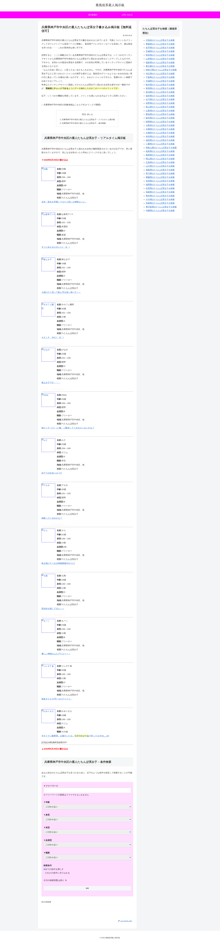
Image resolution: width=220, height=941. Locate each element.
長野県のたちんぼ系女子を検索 (160, 103)
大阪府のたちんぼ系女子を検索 (160, 125)
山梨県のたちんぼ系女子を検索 (160, 111)
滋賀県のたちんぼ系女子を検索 (160, 140)
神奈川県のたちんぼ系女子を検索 (161, 70)
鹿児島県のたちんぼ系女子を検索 (161, 207)
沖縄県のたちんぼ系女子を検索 (160, 210)
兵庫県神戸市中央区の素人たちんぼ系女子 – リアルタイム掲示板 (88, 119)
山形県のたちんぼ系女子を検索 (160, 59)
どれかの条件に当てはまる (57, 873)
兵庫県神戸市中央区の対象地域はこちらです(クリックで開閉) (72, 105)
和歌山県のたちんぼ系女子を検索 (161, 148)
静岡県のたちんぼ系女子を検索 (160, 122)
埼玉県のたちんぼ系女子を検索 (160, 73)
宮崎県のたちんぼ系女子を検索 (160, 203)
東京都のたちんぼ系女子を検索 (160, 66)
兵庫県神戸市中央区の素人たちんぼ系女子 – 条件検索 (84, 123)
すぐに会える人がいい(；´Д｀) (55, 247)
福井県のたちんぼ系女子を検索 (160, 96)
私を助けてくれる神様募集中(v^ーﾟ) (58, 563)
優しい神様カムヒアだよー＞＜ (55, 654)
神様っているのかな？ (51, 518)
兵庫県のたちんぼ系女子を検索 (160, 129)
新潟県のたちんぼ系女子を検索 (160, 92)
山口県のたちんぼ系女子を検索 (160, 166)
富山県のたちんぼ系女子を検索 (160, 107)
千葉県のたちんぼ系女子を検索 (160, 77)
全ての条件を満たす (54, 869)
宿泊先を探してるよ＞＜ (52, 608)
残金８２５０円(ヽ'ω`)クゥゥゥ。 (56, 699)
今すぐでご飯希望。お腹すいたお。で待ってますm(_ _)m (75, 736)
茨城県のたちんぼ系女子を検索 (160, 81)
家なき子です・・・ (50, 382)
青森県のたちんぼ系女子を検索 (160, 44)
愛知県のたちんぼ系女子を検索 (160, 114)
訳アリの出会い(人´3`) (51, 473)
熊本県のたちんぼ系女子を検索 (160, 196)
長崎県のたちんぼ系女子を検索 (160, 192)
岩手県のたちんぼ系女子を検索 (160, 48)
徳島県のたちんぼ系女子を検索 (160, 170)
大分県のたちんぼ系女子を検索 (160, 199)
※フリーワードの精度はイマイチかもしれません (66, 790)
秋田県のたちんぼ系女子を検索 (160, 55)
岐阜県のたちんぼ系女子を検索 (160, 118)
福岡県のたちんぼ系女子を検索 (160, 184)
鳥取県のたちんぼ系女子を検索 (160, 151)
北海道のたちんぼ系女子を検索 (160, 40)
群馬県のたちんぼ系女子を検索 (160, 88)
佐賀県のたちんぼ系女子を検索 (160, 188)
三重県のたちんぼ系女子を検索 (160, 144)
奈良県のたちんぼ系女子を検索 (160, 136)
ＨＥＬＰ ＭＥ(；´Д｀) (52, 337)
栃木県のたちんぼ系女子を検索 (160, 85)
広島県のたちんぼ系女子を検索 (160, 162)
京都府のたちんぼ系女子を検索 (160, 133)
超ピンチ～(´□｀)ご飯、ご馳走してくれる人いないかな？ (67, 428)
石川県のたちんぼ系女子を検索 (160, 99)
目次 (84, 114)
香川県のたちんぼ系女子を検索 (160, 173)
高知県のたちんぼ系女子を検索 (160, 181)
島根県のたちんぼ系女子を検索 (160, 155)
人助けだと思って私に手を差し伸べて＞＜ (61, 292)
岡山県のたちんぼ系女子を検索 (160, 159)
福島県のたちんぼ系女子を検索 (160, 62)
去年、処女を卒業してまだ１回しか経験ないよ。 (64, 202)
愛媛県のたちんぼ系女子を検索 (160, 177)
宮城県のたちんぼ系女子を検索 (160, 51)
